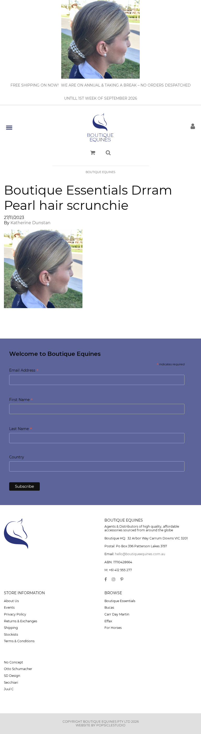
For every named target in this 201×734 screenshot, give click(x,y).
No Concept (13, 662)
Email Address (23, 371)
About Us (11, 601)
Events (9, 607)
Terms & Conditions (19, 641)
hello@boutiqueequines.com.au (140, 554)
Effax (108, 621)
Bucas (109, 607)
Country (16, 457)
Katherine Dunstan (30, 222)
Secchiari (11, 682)
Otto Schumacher (18, 669)
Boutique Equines (100, 172)
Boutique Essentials (119, 601)
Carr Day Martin (116, 614)
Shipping (11, 628)
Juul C (9, 689)
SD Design (12, 676)
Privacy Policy (15, 614)
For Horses (113, 628)
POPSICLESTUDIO (110, 725)
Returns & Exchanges (20, 621)
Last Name (20, 429)
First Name (21, 400)
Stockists (11, 634)
